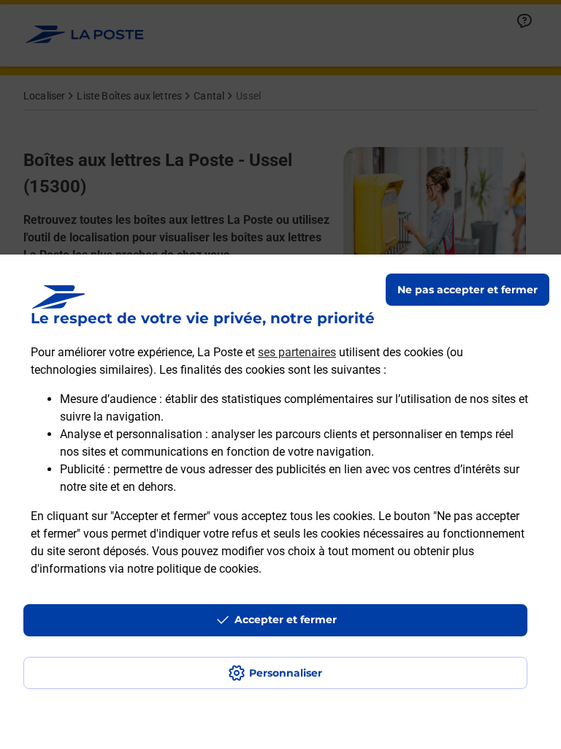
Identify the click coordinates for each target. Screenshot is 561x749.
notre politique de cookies (193, 569)
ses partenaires (297, 352)
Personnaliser (285, 673)
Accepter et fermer (285, 619)
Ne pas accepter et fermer (467, 289)
